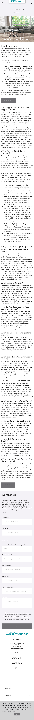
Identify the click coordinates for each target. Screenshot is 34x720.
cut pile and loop (9, 235)
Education (7, 695)
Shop (5, 681)
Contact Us (8, 485)
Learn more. (11, 711)
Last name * (5, 528)
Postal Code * (6, 576)
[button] (24, 3)
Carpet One (4, 19)
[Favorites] (28, 3)
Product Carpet (26, 19)
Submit (17, 626)
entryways (17, 193)
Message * (5, 597)
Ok (17, 714)
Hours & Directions (17, 648)
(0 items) (31, 3)
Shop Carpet (8, 100)
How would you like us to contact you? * (13, 544)
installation (14, 116)
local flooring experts (8, 52)
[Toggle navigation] (2, 3)
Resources (7, 688)
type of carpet (9, 303)
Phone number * (7, 554)
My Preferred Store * (8, 587)
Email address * (6, 565)
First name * (5, 517)
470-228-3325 (17, 13)
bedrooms (20, 343)
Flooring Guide (15, 19)
